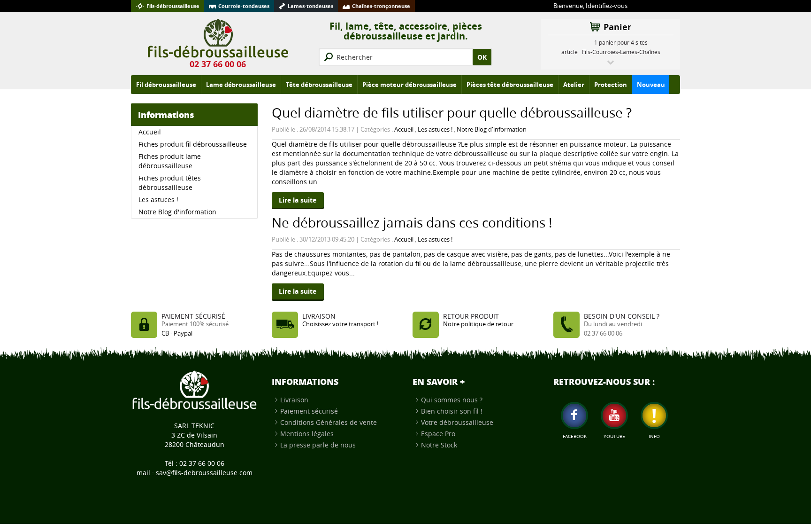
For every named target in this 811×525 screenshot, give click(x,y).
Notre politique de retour (478, 324)
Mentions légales (307, 433)
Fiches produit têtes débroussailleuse (169, 182)
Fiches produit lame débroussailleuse (169, 161)
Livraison (294, 399)
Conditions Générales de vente (328, 422)
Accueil (403, 129)
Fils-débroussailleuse (172, 5)
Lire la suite (297, 200)
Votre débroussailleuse (457, 422)
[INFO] (654, 415)
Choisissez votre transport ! (340, 324)
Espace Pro (438, 433)
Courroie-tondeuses (243, 5)
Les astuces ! (435, 129)
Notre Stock (439, 444)
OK (482, 57)
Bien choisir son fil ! (451, 411)
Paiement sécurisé (309, 411)
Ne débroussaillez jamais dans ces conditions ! (412, 222)
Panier (617, 27)
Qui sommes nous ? (451, 399)
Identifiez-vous (606, 6)
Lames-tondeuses (310, 5)
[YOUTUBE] (614, 415)
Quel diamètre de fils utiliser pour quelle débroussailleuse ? (452, 112)
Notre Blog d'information (492, 129)
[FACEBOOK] (574, 415)
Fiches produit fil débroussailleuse (192, 144)
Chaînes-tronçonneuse (381, 5)
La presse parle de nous (318, 444)
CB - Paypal (176, 333)
